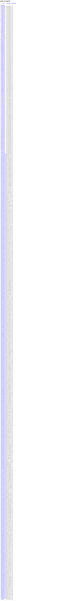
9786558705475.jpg (3, 247)
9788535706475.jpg (3, 359)
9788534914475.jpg (3, 350)
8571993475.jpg (3, 99)
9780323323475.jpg (3, 171)
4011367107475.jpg (3, 153)
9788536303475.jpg (3, 372)
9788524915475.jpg (3, 318)
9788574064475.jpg (3, 484)
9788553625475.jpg (3, 436)
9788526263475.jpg (3, 325)
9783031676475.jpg (3, 190)
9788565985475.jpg (3, 459)
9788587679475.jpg (3, 563)
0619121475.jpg (3, 20)
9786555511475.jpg (3, 224)
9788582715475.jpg (3, 550)
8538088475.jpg (3, 90)
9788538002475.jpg (3, 386)
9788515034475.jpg (3, 304)
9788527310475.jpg (3, 329)
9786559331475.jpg (3, 251)
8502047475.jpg (3, 43)
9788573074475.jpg (3, 475)
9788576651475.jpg (3, 503)
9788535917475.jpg (3, 362)
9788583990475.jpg (3, 555)
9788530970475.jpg (3, 336)
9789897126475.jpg (3, 592)
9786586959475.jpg (3, 268)
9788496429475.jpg (3, 284)
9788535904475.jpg (3, 361)
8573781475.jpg (3, 114)
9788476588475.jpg (3, 282)
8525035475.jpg (3, 65)
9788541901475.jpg (3, 404)
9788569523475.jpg (3, 464)
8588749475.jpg (3, 146)
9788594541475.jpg (3, 571)
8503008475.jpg (3, 46)
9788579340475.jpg (3, 531)
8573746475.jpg (3, 113)
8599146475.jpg (3, 148)
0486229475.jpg (3, 18)
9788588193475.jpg (3, 564)
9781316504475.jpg (3, 179)
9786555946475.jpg (3, 228)
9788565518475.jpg (3, 457)
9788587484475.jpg (3, 562)
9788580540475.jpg (3, 536)
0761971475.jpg (3, 24)
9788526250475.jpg (3, 324)
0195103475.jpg (3, 8)
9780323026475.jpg (3, 168)
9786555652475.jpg (3, 227)
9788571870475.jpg (3, 470)
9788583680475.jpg (3, 553)
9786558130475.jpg (3, 244)
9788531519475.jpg (3, 338)
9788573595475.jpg (3, 480)
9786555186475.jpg (3, 215)
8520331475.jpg (3, 57)
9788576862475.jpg (3, 510)
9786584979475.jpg (3, 259)
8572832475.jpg (3, 104)
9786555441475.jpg (3, 222)
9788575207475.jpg (3, 491)
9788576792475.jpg (3, 507)
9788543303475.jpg (3, 413)
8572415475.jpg (3, 102)
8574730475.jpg (3, 121)
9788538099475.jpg (3, 391)
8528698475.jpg (3, 69)
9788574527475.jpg (3, 486)
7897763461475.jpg (3, 155)
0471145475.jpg (3, 13)
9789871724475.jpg (3, 587)
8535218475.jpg (3, 82)
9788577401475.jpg (3, 514)
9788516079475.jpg (3, 306)
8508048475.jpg (3, 49)
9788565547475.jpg (3, 458)
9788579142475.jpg (3, 528)
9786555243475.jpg (3, 216)
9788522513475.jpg (3, 315)
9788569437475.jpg (3, 463)
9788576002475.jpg (3, 498)
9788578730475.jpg (3, 526)
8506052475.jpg (3, 48)
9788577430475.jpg (3, 515)
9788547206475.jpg (3, 425)
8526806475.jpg (3, 68)
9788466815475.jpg (3, 281)
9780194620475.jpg (3, 165)
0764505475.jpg (3, 26)
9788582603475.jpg (3, 548)
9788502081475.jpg (3, 293)
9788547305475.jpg (3, 428)
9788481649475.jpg (3, 283)
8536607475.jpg (3, 87)
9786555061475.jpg (3, 210)
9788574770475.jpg (3, 487)
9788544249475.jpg (3, 417)
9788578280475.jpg (3, 521)
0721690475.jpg (3, 23)
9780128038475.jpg (3, 160)
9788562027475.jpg (3, 447)
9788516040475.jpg (3, 305)
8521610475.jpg (3, 59)
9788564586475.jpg (3, 452)
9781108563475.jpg (3, 176)
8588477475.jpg (3, 145)
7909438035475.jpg (3, 157)
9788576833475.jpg (3, 508)
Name (3, 3)
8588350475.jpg (3, 144)
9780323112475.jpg (3, 170)
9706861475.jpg (3, 149)
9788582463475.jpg (3, 547)
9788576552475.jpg (3, 502)
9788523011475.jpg (3, 316)
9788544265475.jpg (3, 419)
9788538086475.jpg (3, 390)
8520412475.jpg (3, 58)
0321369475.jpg (3, 9)
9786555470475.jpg (3, 223)
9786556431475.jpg (3, 236)
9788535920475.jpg (3, 363)
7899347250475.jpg (3, 156)
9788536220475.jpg (3, 367)
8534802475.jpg (3, 81)
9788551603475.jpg (3, 431)
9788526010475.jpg (3, 322)
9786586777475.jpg (3, 267)
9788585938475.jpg (3, 560)
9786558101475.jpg (3, 243)
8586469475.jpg (3, 137)
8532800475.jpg (3, 77)
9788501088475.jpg (3, 288)
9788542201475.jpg (3, 406)
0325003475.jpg (3, 10)
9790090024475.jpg (3, 596)
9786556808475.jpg (3, 238)
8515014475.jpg (3, 52)
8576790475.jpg (3, 126)
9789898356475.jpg (3, 595)
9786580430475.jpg (3, 258)
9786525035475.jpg (3, 195)
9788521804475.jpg (3, 313)
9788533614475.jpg (3, 348)
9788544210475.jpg (3, 415)
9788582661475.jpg (3, 549)
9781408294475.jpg (3, 181)
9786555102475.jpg (3, 212)
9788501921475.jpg (3, 291)
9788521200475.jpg (3, 311)
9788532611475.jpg (3, 341)
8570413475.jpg (3, 94)
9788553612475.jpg (3, 435)
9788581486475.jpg (3, 542)
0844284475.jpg (3, 31)
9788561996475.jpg (3, 446)
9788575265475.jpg (3, 493)
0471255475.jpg (3, 14)
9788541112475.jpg (3, 403)
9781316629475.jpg (3, 180)
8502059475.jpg (3, 44)
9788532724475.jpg (3, 346)
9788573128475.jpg (3, 476)
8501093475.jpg (3, 42)
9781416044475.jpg (3, 183)
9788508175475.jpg (3, 301)
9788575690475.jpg (3, 495)
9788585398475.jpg (3, 559)
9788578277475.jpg (3, 520)
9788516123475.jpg (3, 307)
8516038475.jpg (3, 56)
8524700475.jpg (3, 63)
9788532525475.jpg (3, 340)
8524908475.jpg (3, 64)
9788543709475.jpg (3, 414)
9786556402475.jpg (3, 235)
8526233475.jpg (3, 66)
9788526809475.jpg (3, 327)
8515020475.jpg (3, 53)
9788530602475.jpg (3, 333)
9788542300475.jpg (3, 408)
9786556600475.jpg (3, 237)
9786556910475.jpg (3, 240)
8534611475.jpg (3, 80)
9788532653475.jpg (3, 345)
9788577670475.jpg (3, 516)
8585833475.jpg (3, 133)
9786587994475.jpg (3, 271)
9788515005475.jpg (3, 303)
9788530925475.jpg (3, 334)
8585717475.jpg (3, 131)
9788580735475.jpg (3, 538)
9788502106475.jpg (3, 294)
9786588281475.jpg (3, 273)
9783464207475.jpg (3, 192)
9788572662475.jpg (3, 472)
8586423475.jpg (3, 136)
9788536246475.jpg (3, 369)
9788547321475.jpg (3, 429)
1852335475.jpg (3, 37)
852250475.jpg (3, 32)
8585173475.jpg (3, 127)
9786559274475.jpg (3, 250)
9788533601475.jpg (3, 347)
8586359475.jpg (3, 135)
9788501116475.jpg (3, 290)
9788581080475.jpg (3, 541)
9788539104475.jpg (3, 395)
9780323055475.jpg (3, 169)
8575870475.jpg (3, 123)
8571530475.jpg (3, 97)
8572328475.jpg (3, 101)
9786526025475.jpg (3, 203)
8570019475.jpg (3, 92)
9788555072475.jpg (3, 438)
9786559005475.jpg (3, 249)
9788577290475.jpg (3, 513)
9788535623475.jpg (3, 357)
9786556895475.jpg (3, 239)
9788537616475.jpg (3, 379)
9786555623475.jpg (3, 226)
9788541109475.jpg (3, 402)
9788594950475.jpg (3, 572)
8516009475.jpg (3, 54)
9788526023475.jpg (3, 323)
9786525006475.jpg (3, 194)
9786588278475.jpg (3, 272)
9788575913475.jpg (3, 497)
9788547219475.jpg (3, 426)
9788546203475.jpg (3, 423)
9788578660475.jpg (3, 524)
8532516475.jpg (3, 75)
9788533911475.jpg (3, 349)
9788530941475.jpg (3, 335)
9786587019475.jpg (3, 269)
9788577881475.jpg (3, 519)
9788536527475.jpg (3, 373)
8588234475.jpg (3, 142)
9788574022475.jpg (3, 483)
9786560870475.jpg (3, 255)
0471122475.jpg (3, 12)
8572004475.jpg (3, 100)
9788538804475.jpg (3, 393)
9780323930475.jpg (3, 172)
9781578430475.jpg (3, 187)
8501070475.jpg (3, 41)
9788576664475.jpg (3, 504)
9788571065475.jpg (3, 468)
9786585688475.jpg (3, 262)
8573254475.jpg (3, 109)
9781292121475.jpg (3, 177)
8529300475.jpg (3, 70)
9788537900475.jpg (3, 385)
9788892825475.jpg (3, 581)
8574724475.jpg (3, 120)
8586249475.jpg (3, 134)
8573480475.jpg (3, 111)
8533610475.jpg (3, 79)
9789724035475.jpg (3, 584)
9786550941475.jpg (3, 205)
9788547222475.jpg (3, 427)
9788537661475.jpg (3, 384)
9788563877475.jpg (3, 451)
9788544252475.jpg (3, 418)
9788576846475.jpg (3, 509)
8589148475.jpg (3, 147)
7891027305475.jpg (3, 154)
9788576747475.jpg (3, 505)
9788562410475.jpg (3, 448)
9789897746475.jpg (3, 593)
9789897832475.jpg (3, 594)
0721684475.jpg (3, 22)
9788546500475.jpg (3, 424)
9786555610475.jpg (3, 225)
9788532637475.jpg (3, 344)
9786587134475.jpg (3, 270)
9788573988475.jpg (3, 482)
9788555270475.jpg (3, 440)
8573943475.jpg (3, 116)
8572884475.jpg (3, 105)
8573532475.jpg (3, 112)
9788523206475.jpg (3, 317)
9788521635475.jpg (3, 312)
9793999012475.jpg (3, 597)
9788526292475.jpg (3, 326)
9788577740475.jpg (3, 517)
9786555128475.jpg (3, 214)
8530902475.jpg (3, 71)
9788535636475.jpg (3, 358)
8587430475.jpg (3, 139)
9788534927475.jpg (3, 351)
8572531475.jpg (3, 103)
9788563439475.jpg (3, 450)
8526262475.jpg (3, 67)
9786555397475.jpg (3, 221)
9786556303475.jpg (3, 233)
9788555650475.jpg (3, 442)
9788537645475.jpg (3, 382)
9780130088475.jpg (3, 161)
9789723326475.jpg (3, 583)
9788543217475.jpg (3, 412)
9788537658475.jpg (3, 383)
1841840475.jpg (3, 36)
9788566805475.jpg (3, 461)
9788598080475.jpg (3, 577)
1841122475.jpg (3, 35)
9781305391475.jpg (3, 178)
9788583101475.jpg (3, 551)
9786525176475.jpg (3, 198)
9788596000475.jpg (3, 575)
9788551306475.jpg (3, 430)
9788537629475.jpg (3, 380)
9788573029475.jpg (3, 474)
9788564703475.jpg (3, 453)
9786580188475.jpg (3, 257)
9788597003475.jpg (3, 576)
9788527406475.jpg (3, 330)
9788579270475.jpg (3, 529)
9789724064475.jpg (3, 585)
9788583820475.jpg (3, 554)
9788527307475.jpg (3, 328)
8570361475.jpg (3, 93)
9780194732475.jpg (3, 166)
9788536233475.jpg (3, 368)
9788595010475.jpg (3, 573)
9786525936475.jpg (3, 202)
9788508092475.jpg (3, 299)
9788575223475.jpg (3, 492)
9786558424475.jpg (3, 245)
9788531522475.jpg (3, 339)
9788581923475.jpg (3, 543)
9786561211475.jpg (3, 256)
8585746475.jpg (3, 132)
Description (14, 3)
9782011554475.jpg (3, 189)
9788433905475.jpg (3, 280)
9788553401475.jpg (3, 434)
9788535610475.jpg (3, 356)
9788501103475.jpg (3, 289)
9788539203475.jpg (3, 396)
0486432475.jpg (3, 19)
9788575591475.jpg (3, 494)
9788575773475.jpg (3, 496)
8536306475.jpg (3, 86)
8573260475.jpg (3, 110)
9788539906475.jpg (3, 401)
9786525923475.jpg (3, 201)
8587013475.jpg (3, 138)
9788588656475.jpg (3, 565)
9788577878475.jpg (3, 518)
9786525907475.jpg (3, 199)
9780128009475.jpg (3, 159)
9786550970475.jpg (3, 206)
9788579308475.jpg (3, 530)
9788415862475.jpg (3, 277)
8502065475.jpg (3, 45)
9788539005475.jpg (3, 394)
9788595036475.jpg (3, 574)
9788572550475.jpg (3, 471)
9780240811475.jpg (3, 167)
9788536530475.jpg (3, 374)
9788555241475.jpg (3, 439)
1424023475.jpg (3, 33)
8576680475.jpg (3, 125)
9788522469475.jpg (3, 314)
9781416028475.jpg (3, 182)
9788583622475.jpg (3, 552)
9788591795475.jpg (3, 569)
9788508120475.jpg (3, 300)
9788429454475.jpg (3, 279)
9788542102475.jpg (3, 405)
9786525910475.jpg (3, 200)
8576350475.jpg (3, 124)
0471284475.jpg (3, 15)
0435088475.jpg (3, 11)
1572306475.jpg (3, 34)
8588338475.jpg (3, 143)
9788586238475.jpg (3, 561)
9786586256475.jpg (3, 266)
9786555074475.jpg (3, 211)
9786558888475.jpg (3, 248)
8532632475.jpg (3, 76)
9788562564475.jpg (3, 449)
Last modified (9, 3)
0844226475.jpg (3, 30)
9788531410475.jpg (3, 337)
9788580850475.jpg (3, 539)
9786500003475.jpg (3, 193)
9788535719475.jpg (3, 360)
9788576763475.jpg (3, 506)
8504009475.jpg (3, 47)
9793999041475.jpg (3, 598)
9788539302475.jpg (3, 397)
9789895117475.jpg (3, 588)
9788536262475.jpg (3, 370)
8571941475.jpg (3, 98)
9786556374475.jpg (3, 234)
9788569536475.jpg (3, 465)
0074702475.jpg (3, 7)
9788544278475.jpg (3, 420)
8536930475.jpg (3, 89)
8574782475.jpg (3, 122)
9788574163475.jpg (3, 485)
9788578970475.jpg (3, 527)
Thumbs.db (2, 599)
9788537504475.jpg (3, 378)
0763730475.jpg (3, 25)
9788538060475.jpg (3, 389)
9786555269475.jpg (3, 217)
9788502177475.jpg (3, 295)
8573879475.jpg (3, 115)
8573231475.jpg (3, 108)
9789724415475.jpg (3, 586)
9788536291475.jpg (3, 371)
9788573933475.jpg (3, 481)
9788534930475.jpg (3, 352)
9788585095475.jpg (3, 558)
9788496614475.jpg (3, 285)
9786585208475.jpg (3, 260)
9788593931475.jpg (3, 570)
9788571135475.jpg (3, 469)
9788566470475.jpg (3, 460)
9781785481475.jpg (3, 188)
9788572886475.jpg (3, 473)
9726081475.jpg (3, 150)
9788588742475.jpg (3, 566)
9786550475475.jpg (3, 204)
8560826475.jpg (3, 91)
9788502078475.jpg (3, 292)
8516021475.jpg (3, 55)
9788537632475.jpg (3, 381)
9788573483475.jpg (3, 479)
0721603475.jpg (3, 21)
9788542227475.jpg (3, 407)
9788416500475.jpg (3, 278)
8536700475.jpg (3, 88)
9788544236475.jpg (3, 416)
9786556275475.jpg (3, 232)
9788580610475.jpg (3, 537)
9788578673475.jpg (3, 525)
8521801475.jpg (3, 60)
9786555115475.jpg (3, 213)
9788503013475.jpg (3, 296)
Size (12, 3)
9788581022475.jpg (3, 540)
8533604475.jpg (3, 78)
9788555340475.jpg (3, 441)
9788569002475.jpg (3, 462)
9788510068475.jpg (3, 302)
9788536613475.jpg (3, 375)
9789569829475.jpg (3, 582)
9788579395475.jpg (3, 532)
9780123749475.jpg (3, 158)
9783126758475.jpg (3, 191)
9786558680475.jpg (3, 246)
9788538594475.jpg (3, 392)
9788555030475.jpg (3, 437)
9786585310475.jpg (3, 261)
